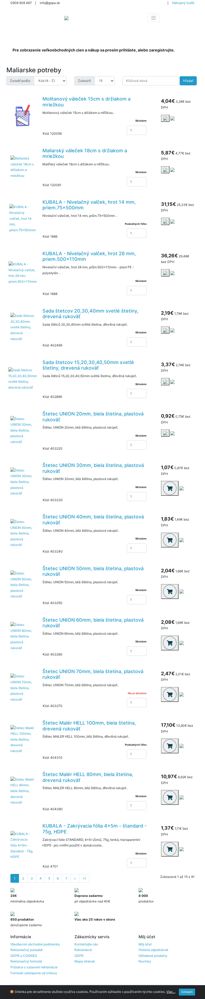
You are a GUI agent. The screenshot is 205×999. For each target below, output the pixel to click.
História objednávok (153, 950)
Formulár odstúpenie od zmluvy (33, 973)
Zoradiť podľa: (20, 81)
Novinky (145, 961)
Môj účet (145, 944)
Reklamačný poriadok (26, 950)
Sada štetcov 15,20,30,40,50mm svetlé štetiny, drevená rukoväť (88, 365)
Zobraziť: (84, 81)
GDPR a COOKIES (23, 956)
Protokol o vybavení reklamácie (34, 967)
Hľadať (188, 81)
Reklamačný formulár (26, 961)
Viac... (170, 992)
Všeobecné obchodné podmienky (35, 944)
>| (84, 878)
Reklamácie (83, 950)
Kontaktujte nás (86, 944)
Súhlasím (187, 992)
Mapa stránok (84, 961)
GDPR (79, 956)
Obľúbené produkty (153, 956)
